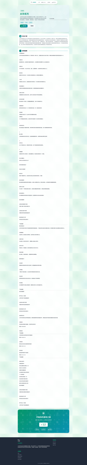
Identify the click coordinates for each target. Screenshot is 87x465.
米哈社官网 (19, 454)
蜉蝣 (18, 453)
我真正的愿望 (20, 456)
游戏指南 (54, 443)
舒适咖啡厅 (19, 457)
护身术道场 (19, 459)
